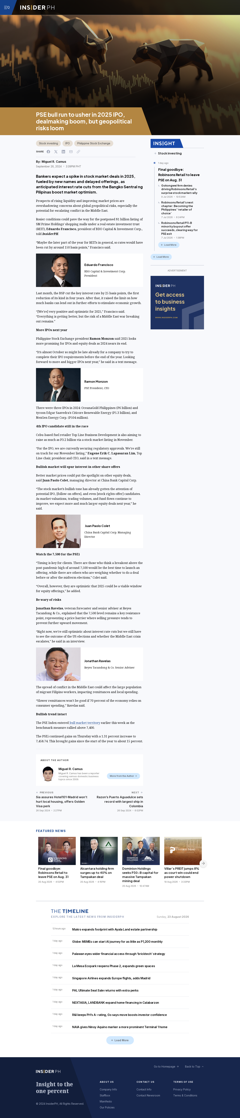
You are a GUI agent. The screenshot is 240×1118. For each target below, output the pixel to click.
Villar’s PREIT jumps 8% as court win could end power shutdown (181, 873)
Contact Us (145, 1081)
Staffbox (105, 1095)
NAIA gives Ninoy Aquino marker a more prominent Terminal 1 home (119, 1027)
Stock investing (48, 143)
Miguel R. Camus (54, 161)
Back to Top (192, 1066)
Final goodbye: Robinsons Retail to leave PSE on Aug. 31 (179, 174)
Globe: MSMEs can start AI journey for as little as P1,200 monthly (117, 941)
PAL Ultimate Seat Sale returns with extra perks (105, 990)
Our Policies (107, 1107)
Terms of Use (183, 1081)
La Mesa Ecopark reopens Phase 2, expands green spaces (113, 966)
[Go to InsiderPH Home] (37, 7)
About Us (107, 1081)
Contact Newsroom (148, 1095)
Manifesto (106, 1101)
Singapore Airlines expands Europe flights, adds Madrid (111, 978)
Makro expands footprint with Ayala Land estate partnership (114, 929)
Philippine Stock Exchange (93, 143)
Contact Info (144, 1089)
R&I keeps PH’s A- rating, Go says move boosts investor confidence (119, 1015)
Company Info (108, 1089)
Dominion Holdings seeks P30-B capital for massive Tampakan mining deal (140, 875)
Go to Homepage (164, 1066)
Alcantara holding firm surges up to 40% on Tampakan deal (97, 873)
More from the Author (122, 776)
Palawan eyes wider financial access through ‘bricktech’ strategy (118, 954)
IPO (67, 143)
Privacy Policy (182, 1089)
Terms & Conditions (185, 1095)
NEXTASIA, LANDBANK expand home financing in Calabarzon (115, 1002)
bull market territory (84, 723)
